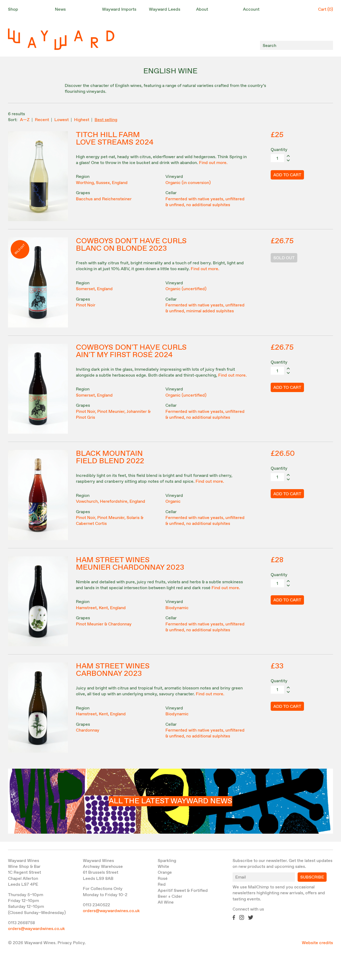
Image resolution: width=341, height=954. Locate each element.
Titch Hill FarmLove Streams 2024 (114, 138)
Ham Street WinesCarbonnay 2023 (113, 670)
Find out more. (213, 163)
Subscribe (312, 877)
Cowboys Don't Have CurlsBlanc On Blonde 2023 (131, 245)
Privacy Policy (71, 943)
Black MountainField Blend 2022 (110, 457)
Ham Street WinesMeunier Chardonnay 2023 (130, 564)
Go (327, 45)
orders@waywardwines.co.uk (36, 929)
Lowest (61, 120)
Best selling (106, 120)
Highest (81, 120)
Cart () (325, 9)
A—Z (25, 120)
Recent (42, 120)
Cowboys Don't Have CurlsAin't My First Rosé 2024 (131, 351)
